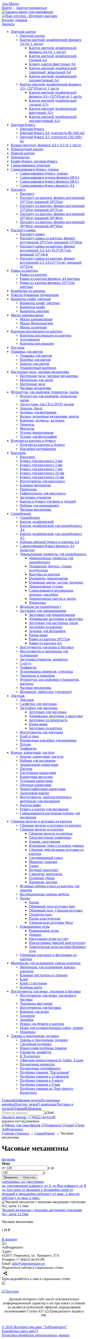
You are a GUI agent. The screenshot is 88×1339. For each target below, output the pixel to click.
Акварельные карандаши (39, 764)
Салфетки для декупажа (38, 704)
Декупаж (18, 696)
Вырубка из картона (44, 574)
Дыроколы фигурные (36, 1003)
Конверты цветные (34, 311)
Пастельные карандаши (38, 773)
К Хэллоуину (30, 1056)
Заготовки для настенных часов (53, 623)
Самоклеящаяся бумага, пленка (35, 169)
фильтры (8, 1159)
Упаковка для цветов (27, 351)
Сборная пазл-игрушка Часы (51, 922)
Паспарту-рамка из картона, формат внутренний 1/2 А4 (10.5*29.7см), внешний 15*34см (47, 250)
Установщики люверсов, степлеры (46, 671)
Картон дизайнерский (37, 521)
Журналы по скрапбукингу (40, 607)
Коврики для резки (34, 1011)
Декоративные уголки (46, 586)
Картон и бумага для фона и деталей (48, 501)
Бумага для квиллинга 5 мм (41, 465)
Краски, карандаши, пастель (32, 752)
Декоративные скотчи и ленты (52, 598)
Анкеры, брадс (31, 408)
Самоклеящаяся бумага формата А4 (47, 185)
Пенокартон (20, 157)
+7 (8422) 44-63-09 (41, 1117)
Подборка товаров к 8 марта (41, 1080)
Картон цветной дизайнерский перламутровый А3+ (52, 119)
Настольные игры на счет (48, 939)
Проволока (28, 489)
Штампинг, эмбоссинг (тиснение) (46, 692)
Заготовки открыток (35, 497)
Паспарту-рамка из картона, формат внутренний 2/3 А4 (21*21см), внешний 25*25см (50, 262)
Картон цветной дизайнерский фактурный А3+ (52, 111)
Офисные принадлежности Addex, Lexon (51, 1060)
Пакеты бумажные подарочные (35, 295)
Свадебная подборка (35, 1044)
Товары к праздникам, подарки (35, 1036)
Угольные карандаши (36, 781)
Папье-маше (38, 635)
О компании (46, 1104)
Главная (8, 1100)
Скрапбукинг (21, 513)
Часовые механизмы (35, 388)
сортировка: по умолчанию (23, 1182)
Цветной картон (23, 32)
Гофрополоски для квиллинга (43, 493)
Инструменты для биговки (40, 1007)
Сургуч (25, 663)
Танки (34, 866)
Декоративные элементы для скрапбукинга (53, 554)
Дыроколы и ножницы (37, 675)
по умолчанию (13, 1186)
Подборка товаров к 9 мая (40, 1084)
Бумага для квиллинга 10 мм (42, 473)
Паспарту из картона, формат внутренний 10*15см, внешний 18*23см (52, 200)
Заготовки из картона (45, 627)
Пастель (26, 769)
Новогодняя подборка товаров (43, 1048)
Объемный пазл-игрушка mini (52, 906)
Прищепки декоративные (48, 578)
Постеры (17, 347)
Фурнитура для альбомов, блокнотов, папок (45, 392)
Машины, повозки (43, 862)
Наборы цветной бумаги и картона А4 (49, 542)
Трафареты (28, 667)
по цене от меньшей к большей (33, 1190)
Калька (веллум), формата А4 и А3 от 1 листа (46, 145)
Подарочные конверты (37, 1064)
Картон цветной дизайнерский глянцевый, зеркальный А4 (52, 70)
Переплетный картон (27, 149)
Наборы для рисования (37, 760)
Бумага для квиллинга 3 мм (41, 461)
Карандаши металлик (36, 777)
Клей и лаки (29, 736)
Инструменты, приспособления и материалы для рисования (46, 799)
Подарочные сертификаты (40, 1068)
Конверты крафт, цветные (31, 299)
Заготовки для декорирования (43, 611)
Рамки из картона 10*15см (49, 639)
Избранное (33, 1108)
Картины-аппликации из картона (36, 331)
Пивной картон (23, 153)
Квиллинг (18, 453)
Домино (35, 935)
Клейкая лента (31, 987)
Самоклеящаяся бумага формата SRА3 (49, 181)
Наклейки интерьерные (38, 449)
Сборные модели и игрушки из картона (41, 821)
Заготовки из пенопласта (48, 720)
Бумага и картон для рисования (44, 809)
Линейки (27, 1020)
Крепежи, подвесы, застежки (42, 420)
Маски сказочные (33, 327)
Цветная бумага (23, 125)
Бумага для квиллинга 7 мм (41, 469)
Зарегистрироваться (31, 8)
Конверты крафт (32, 307)
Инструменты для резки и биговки (47, 647)
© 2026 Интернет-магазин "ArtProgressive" (34, 1327)
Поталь (25, 744)
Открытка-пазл (40, 914)
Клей (24, 979)
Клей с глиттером (33, 983)
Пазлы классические (44, 918)
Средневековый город (46, 858)
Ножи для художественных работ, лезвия (51, 1028)
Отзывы (18, 1108)
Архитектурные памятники (50, 837)
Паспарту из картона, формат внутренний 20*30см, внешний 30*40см (52, 216)
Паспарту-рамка (23, 230)
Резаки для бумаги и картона (42, 1024)
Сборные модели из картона (41, 829)
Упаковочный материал (38, 368)
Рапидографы (30, 805)
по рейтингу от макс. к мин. (54, 1194)
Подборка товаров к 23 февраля (44, 1076)
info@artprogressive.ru (28, 1263)
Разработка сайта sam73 (20, 1331)
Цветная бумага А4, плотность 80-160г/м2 (52, 133)
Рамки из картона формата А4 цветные (50, 279)
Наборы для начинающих (39, 505)
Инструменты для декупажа (41, 732)
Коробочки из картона (28, 291)
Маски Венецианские (36, 323)
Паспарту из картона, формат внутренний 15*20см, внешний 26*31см (52, 208)
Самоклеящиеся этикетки (30, 165)
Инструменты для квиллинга (42, 481)
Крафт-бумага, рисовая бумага (34, 161)
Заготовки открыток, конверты (44, 659)
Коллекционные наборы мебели (44, 894)
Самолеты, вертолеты (45, 874)
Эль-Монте (10, 4)
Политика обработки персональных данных (36, 1335)
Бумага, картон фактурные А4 (52, 64)
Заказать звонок (14, 1117)
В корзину (10, 1239)
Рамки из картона (24, 270)
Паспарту (18, 189)
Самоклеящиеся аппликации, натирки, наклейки (51, 592)
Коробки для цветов (35, 360)
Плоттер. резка (25, 1104)
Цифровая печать (27, 1100)
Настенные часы (32, 384)
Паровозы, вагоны (43, 882)
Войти (7, 8)
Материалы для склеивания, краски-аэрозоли (46, 963)
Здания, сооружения (44, 841)
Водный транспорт (43, 870)
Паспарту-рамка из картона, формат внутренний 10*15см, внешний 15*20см (51, 240)
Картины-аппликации (37, 343)
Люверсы (27, 424)
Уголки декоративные (37, 432)
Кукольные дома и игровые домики (56, 845)
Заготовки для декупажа (38, 708)
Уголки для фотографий (38, 436)
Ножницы (27, 1032)
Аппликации (30, 339)
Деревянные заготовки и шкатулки (56, 619)
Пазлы (25, 898)
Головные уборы (42, 878)
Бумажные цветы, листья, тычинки (56, 582)
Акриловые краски (34, 793)
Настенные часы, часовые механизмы (40, 372)
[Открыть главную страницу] (29, 16)
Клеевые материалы (35, 485)
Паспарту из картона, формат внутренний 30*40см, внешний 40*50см (52, 224)
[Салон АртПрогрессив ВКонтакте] (3, 1283)
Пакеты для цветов (34, 364)
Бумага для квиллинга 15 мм (42, 477)
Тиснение (27, 1016)
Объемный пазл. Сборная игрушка (55, 910)
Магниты (27, 428)
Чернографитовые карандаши (43, 789)
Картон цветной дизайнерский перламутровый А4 (52, 78)
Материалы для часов (36, 380)
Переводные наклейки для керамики (48, 740)
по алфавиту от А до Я (41, 1186)
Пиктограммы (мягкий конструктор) (57, 943)
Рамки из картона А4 (45, 643)
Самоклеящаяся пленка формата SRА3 (49, 177)
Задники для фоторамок (38, 412)
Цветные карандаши (35, 785)
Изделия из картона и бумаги (33, 441)
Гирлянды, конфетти (35, 1052)
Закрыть (8, 24)
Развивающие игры (35, 926)
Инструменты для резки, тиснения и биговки (46, 991)
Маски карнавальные (27, 315)
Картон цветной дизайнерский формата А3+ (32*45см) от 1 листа (50, 86)
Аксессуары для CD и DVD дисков (47, 404)
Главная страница (15, 1133)
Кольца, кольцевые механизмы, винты (49, 416)
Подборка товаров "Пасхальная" (45, 1072)
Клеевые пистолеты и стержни (43, 975)
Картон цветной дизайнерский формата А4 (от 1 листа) (52, 50)
